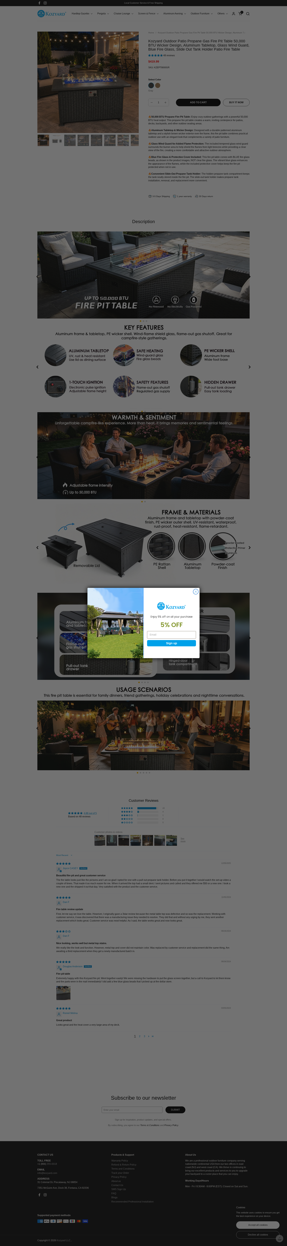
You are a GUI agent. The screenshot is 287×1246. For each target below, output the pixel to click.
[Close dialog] (195, 591)
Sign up (171, 643)
